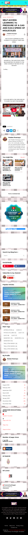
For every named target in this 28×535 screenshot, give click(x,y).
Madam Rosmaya (12, 359)
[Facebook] (7, 130)
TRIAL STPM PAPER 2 (10, 346)
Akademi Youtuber (7, 416)
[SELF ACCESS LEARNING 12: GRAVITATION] (8, 177)
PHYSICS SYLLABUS (10, 332)
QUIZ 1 (21, 332)
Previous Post (5, 199)
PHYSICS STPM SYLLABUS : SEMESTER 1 (18, 311)
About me (12, 525)
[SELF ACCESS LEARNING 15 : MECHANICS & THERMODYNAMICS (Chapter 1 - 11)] (8, 162)
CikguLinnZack (6, 429)
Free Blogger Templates (17, 531)
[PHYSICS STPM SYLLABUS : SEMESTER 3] (6, 304)
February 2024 (14, 387)
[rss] (21, 518)
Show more (9, 360)
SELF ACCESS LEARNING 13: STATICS (18, 169)
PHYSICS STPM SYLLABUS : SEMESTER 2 (18, 318)
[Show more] (17, 130)
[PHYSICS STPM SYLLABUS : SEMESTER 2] (6, 318)
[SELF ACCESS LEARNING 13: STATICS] (20, 162)
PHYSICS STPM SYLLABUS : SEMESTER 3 (18, 304)
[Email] (14, 130)
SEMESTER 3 (8, 340)
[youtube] (14, 518)
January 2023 (14, 398)
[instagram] (17, 518)
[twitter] (10, 518)
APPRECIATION (9, 330)
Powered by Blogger (10, 485)
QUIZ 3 (14, 335)
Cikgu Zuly (5, 425)
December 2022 (14, 401)
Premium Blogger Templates (16, 530)
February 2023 (14, 395)
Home (4, 17)
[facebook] (7, 518)
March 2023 (14, 393)
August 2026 (14, 385)
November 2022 (14, 403)
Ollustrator (6, 488)
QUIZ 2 (6, 335)
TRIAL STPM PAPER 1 (10, 343)
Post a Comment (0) (14, 193)
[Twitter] (11, 130)
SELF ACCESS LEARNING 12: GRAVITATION (7, 184)
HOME (19, 330)
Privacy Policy (19, 525)
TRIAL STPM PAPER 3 (10, 349)
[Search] (26, 2)
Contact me (14, 527)
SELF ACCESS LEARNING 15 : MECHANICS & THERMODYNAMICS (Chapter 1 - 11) (8, 169)
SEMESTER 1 (10, 17)
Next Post (23, 199)
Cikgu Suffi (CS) (7, 420)
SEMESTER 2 (19, 338)
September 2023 (14, 390)
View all (22, 157)
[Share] (24, 34)
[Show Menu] (2, 2)
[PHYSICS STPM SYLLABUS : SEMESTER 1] (6, 311)
